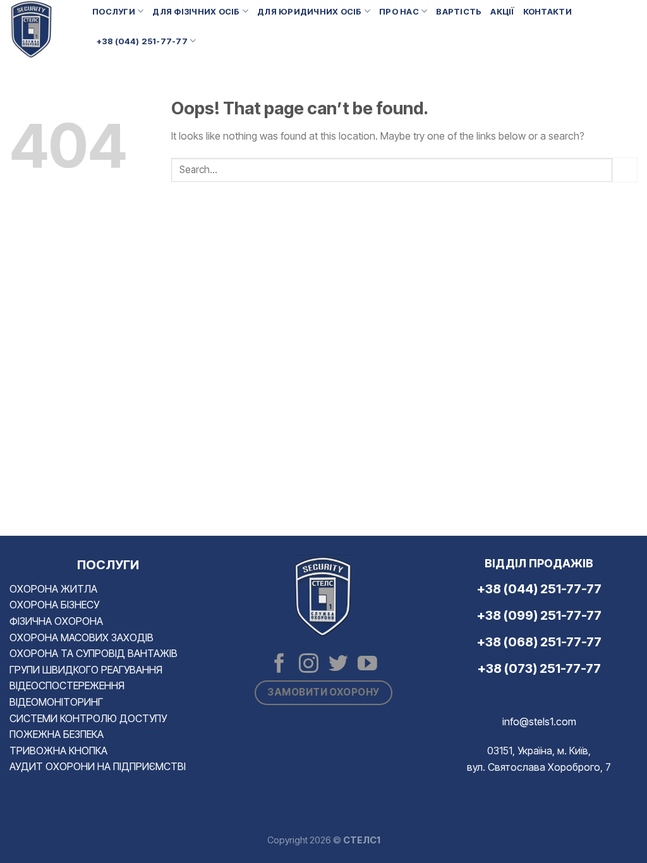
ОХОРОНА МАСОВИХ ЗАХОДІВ (81, 637)
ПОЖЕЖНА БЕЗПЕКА (56, 734)
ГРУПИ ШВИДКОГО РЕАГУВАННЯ (85, 669)
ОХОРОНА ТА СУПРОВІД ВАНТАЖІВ (93, 653)
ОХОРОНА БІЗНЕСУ (54, 604)
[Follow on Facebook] (279, 665)
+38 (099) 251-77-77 (539, 615)
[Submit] (625, 169)
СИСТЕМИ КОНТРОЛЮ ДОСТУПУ (88, 718)
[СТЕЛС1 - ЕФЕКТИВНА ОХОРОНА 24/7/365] (41, 29)
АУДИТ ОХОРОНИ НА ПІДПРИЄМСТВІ (97, 766)
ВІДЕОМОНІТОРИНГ (56, 702)
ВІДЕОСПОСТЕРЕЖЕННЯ (66, 685)
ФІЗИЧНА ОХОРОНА (56, 621)
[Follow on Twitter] (338, 665)
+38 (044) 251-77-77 (142, 41)
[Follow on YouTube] (367, 665)
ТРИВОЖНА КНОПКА (58, 750)
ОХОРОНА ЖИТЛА (53, 588)
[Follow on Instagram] (308, 665)
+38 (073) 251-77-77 (539, 668)
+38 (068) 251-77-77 (539, 641)
